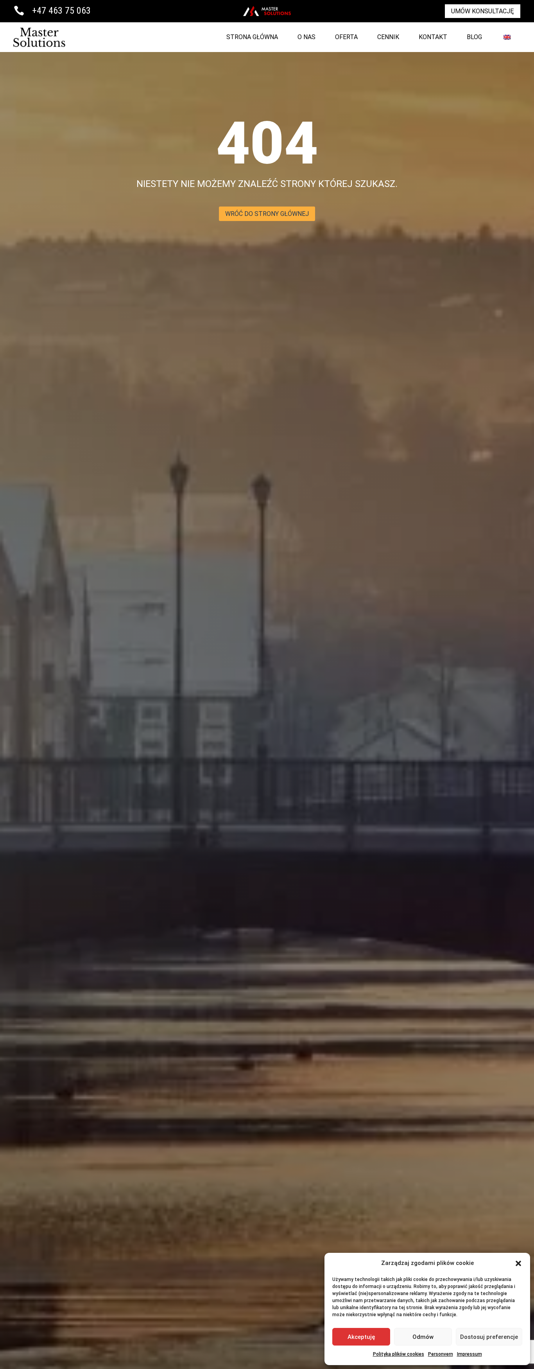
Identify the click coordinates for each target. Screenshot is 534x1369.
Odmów (423, 1336)
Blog (474, 37)
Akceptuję (361, 1336)
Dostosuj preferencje (489, 1336)
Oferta (346, 37)
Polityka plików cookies (398, 1354)
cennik (388, 37)
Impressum (469, 1354)
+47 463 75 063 (61, 10)
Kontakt (433, 37)
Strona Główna (252, 37)
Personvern (440, 1354)
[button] (518, 1263)
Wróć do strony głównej (267, 213)
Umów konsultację (482, 11)
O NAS (306, 37)
